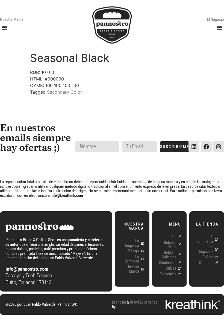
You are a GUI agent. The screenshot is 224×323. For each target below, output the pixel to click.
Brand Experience (143, 302)
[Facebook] (206, 146)
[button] (4, 27)
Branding (119, 302)
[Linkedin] (193, 146)
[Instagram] (218, 146)
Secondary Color (64, 92)
